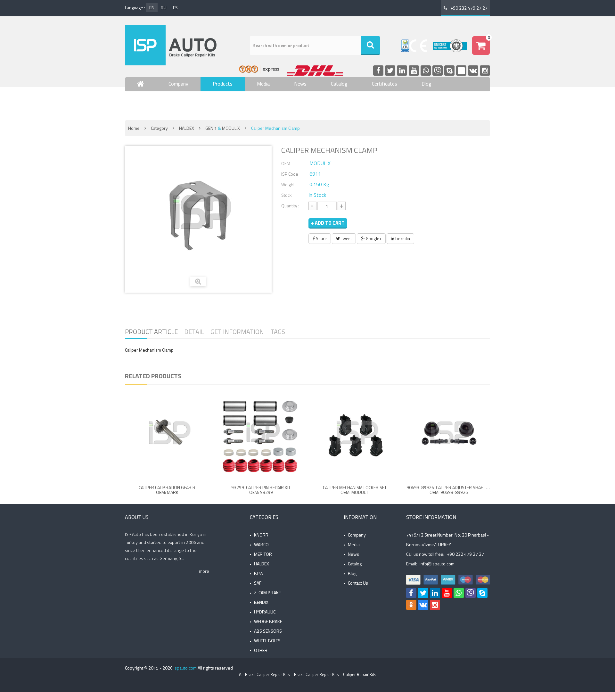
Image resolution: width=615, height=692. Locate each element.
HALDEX (186, 128)
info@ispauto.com (437, 563)
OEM (285, 163)
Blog (426, 84)
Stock (286, 195)
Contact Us (149, 102)
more (204, 571)
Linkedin (402, 238)
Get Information (237, 332)
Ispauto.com (185, 667)
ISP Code (289, 174)
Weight (288, 184)
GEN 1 (211, 128)
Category (159, 128)
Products (223, 84)
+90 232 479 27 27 (469, 7)
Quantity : (290, 205)
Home (134, 128)
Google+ (373, 238)
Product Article (151, 332)
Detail (194, 332)
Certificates (384, 84)
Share (321, 238)
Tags (277, 332)
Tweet (346, 238)
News (300, 84)
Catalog (339, 84)
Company (178, 84)
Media (263, 84)
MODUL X (231, 128)
